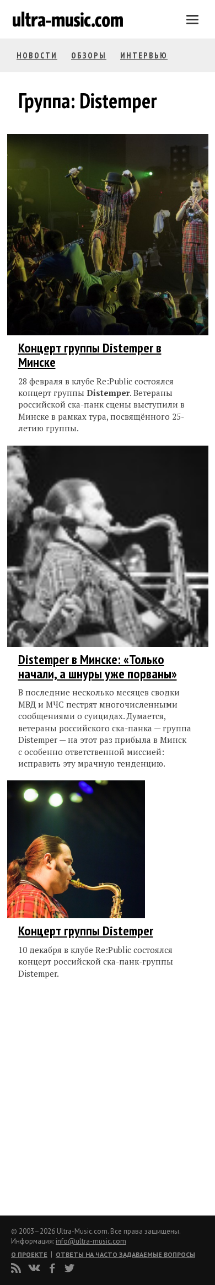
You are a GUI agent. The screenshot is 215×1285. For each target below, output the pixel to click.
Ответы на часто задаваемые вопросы (125, 1254)
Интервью (144, 55)
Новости (37, 55)
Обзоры (88, 55)
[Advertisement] (84, 1100)
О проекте (29, 1254)
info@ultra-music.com (91, 1241)
